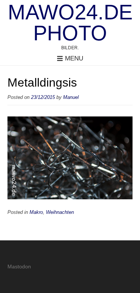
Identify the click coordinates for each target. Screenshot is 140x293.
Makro (36, 212)
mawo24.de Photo (70, 23)
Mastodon (19, 266)
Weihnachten (60, 212)
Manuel (71, 97)
